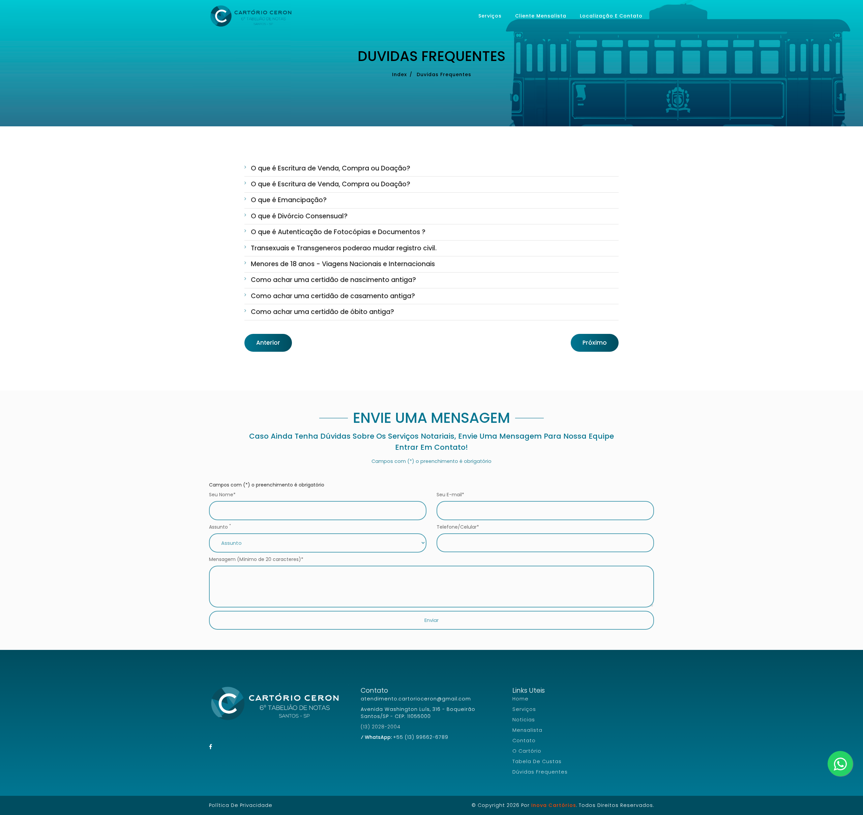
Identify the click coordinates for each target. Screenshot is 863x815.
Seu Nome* (222, 494)
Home (520, 698)
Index (399, 74)
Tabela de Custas (537, 761)
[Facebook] (210, 747)
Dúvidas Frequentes (540, 772)
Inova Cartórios (553, 805)
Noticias (523, 719)
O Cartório (526, 751)
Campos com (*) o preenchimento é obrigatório (266, 484)
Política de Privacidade (240, 805)
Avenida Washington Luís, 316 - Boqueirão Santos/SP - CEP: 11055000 (418, 713)
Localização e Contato (611, 15)
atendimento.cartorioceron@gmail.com (416, 698)
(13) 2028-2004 (380, 726)
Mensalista (527, 730)
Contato (524, 740)
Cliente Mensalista (540, 15)
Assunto (220, 527)
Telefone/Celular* (458, 527)
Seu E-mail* (450, 494)
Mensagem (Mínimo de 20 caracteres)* (256, 559)
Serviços (490, 15)
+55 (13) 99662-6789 (420, 737)
